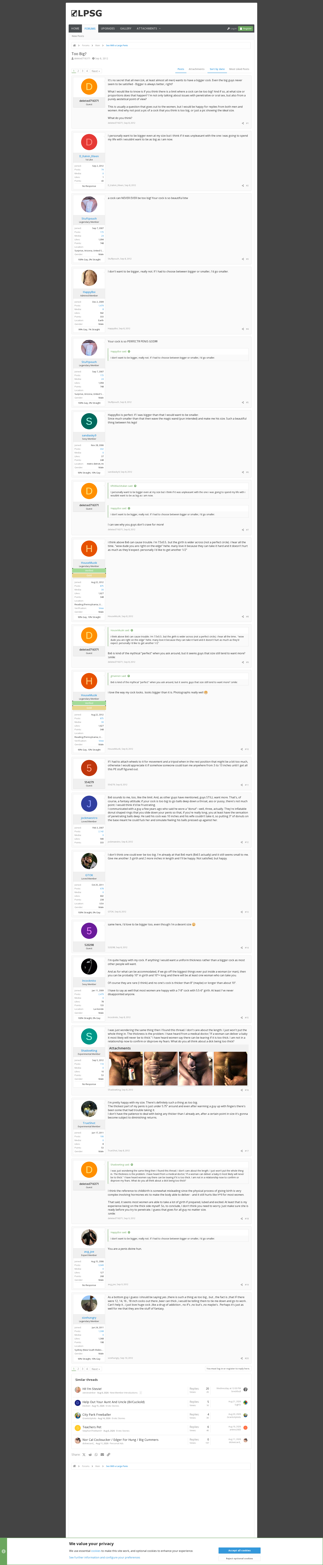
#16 (247, 1090)
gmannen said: (118, 676)
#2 (247, 185)
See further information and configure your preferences (104, 1557)
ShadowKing (114, 1089)
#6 (247, 472)
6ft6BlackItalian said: (122, 485)
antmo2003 (235, 1429)
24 (102, 235)
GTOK (111, 911)
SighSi (238, 1404)
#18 (247, 1218)
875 (102, 585)
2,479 (101, 994)
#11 (247, 784)
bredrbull (236, 1391)
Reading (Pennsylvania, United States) (94, 604)
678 (102, 888)
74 (102, 169)
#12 (247, 842)
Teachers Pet (91, 1427)
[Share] (243, 123)
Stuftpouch (113, 258)
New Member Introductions (124, 1392)
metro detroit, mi (95, 463)
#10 (247, 749)
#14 (247, 947)
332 (102, 448)
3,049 (101, 1265)
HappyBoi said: (119, 351)
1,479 (101, 305)
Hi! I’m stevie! (91, 1389)
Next (95, 71)
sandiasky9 (114, 471)
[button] (159, 28)
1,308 (101, 1331)
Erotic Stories (112, 1405)
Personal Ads (116, 1443)
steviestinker (89, 1392)
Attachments (196, 69)
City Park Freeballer (96, 1415)
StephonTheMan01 (92, 1430)
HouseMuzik (114, 616)
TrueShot (112, 1150)
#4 (247, 328)
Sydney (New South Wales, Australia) (93, 1349)
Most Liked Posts (239, 69)
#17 (247, 1150)
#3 (247, 258)
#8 (247, 616)
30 (102, 589)
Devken (86, 1405)
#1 (247, 123)
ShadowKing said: (120, 1164)
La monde (99, 1008)
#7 (247, 529)
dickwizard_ (88, 1443)
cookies (96, 1551)
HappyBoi (113, 328)
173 (102, 232)
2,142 (101, 831)
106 (102, 1136)
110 (102, 1063)
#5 (247, 402)
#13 (247, 911)
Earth (101, 320)
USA (101, 903)
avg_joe (112, 1284)
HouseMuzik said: (120, 630)
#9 (247, 662)
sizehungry (113, 1357)
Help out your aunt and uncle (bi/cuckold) (113, 1402)
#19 (247, 1284)
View (101, 608)
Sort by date (217, 69)
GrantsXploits (89, 1418)
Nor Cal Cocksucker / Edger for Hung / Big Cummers (120, 1440)
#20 (247, 1358)
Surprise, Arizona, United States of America (96, 250)
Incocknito (113, 1017)
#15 (247, 1017)
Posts (181, 69)
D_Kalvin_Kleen (115, 185)
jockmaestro (114, 841)
